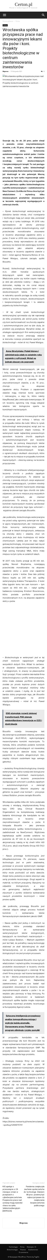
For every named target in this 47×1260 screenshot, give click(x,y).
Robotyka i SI (31, 1247)
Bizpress (5, 71)
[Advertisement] (23, 114)
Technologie (13, 1247)
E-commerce (23, 1252)
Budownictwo (33, 1250)
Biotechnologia (12, 1250)
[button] (4, 15)
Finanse (23, 1250)
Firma (18, 21)
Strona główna (8, 21)
